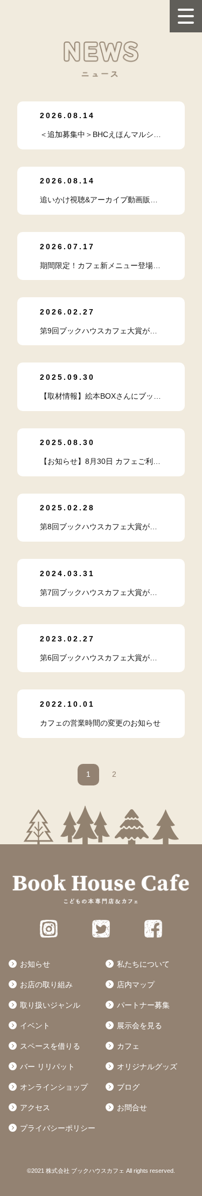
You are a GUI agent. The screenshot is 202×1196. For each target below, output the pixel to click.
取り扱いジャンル (50, 1005)
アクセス (35, 1107)
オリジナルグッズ (147, 1066)
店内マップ (136, 984)
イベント (35, 1025)
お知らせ (35, 964)
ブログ (128, 1087)
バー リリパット (47, 1066)
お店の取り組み (46, 984)
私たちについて (143, 964)
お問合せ (132, 1107)
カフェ (128, 1046)
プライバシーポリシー (57, 1128)
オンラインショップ (54, 1087)
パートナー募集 (143, 1005)
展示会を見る (139, 1025)
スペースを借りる (50, 1046)
